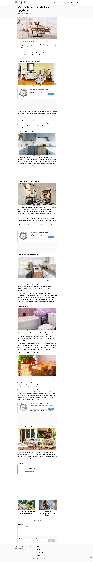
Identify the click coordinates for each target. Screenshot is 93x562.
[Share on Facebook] (21, 41)
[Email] (33, 471)
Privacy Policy (40, 552)
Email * (38, 538)
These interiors (50, 113)
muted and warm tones (50, 159)
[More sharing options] (33, 41)
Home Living (19, 15)
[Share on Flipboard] (31, 41)
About (38, 546)
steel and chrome (46, 282)
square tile (44, 333)
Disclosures (39, 549)
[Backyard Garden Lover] (24, 2)
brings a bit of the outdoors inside (31, 389)
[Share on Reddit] (25, 41)
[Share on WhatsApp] (27, 41)
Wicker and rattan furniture (23, 379)
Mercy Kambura (22, 11)
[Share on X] (23, 41)
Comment (20, 524)
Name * (21, 538)
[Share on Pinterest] (29, 41)
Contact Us (39, 555)
